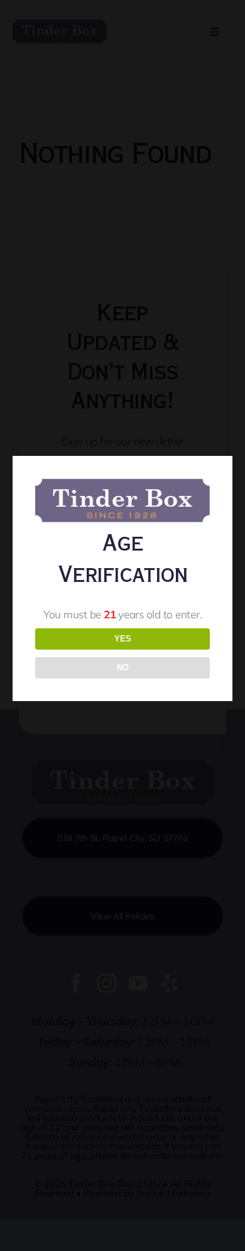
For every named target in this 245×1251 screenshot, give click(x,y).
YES (122, 638)
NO (123, 667)
